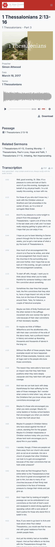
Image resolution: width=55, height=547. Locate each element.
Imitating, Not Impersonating (37, 155)
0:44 (7, 235)
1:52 (7, 327)
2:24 (7, 368)
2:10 (7, 350)
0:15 (7, 197)
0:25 (7, 215)
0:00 (7, 180)
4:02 (7, 497)
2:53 (7, 406)
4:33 (7, 538)
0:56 (7, 250)
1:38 (7, 309)
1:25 (7, 288)
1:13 (7, 274)
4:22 (7, 521)
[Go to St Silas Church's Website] (13, 5)
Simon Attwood (11, 66)
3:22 (7, 447)
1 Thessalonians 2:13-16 (16, 132)
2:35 (7, 386)
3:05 (7, 424)
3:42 (7, 471)
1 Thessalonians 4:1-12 (13, 148)
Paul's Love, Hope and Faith (31, 152)
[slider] (19, 109)
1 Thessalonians (12, 84)
